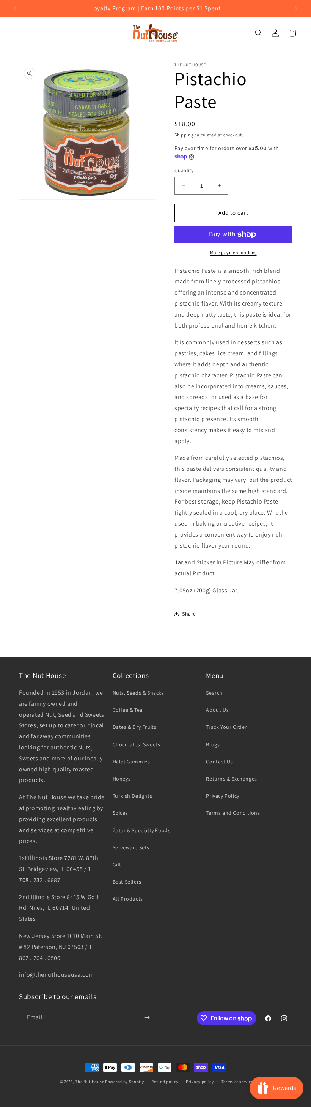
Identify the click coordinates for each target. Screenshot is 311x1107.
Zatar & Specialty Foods (142, 830)
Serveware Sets (131, 847)
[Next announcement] (296, 8)
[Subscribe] (146, 1017)
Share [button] (189, 613)
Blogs (213, 744)
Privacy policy (200, 1081)
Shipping (184, 135)
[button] (16, 33)
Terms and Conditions (233, 812)
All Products (128, 898)
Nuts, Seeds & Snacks (138, 692)
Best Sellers (127, 881)
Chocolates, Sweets (136, 744)
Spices (120, 812)
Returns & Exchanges (231, 778)
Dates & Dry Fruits (135, 727)
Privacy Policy (222, 795)
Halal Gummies (131, 761)
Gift (117, 864)
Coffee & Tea (128, 709)
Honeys (122, 778)
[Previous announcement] (14, 8)
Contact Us (219, 761)
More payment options (233, 252)
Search (214, 692)
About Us (217, 709)
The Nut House (89, 1081)
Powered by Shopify (124, 1081)
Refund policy (164, 1081)
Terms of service (237, 1081)
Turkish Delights (132, 795)
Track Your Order (226, 727)
